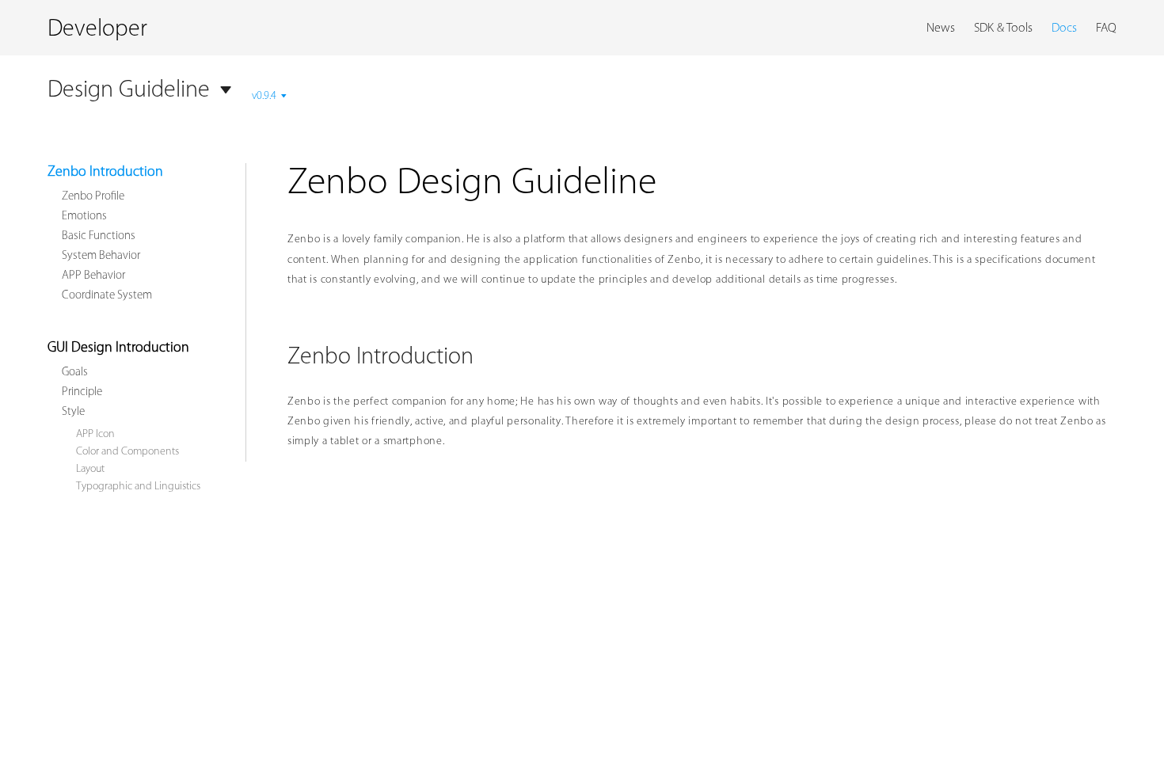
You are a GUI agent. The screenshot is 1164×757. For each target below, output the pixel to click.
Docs (1064, 28)
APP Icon (95, 434)
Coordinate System (107, 296)
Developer (97, 29)
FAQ (1106, 28)
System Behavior (101, 256)
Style (73, 412)
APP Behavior (93, 276)
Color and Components (127, 452)
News (940, 28)
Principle (82, 392)
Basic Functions (98, 236)
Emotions (84, 217)
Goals (75, 372)
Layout (90, 469)
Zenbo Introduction (105, 172)
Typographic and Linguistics (138, 487)
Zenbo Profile (93, 197)
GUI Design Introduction (118, 348)
